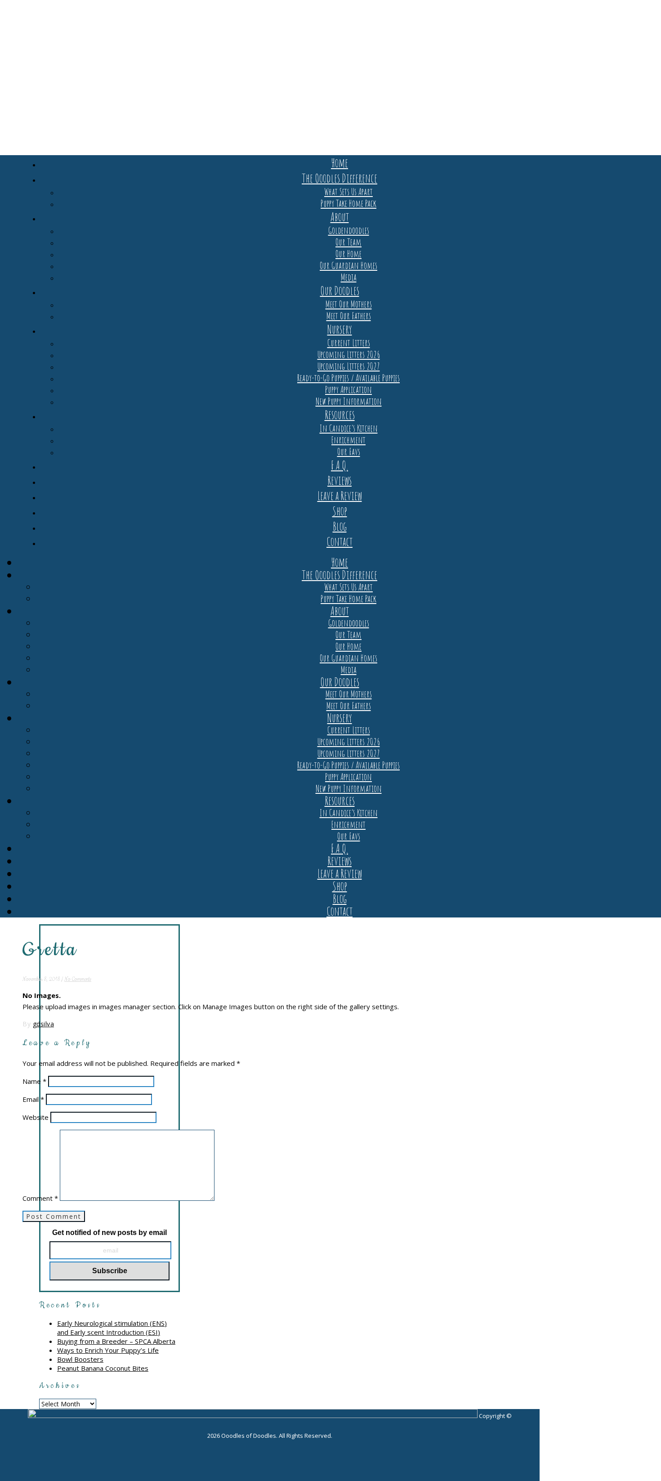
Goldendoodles (348, 230)
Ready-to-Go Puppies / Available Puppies (348, 378)
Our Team (348, 242)
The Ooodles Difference (339, 178)
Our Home (348, 254)
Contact (339, 541)
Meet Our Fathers (348, 316)
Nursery (339, 329)
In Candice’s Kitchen (349, 428)
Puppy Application (348, 389)
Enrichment (348, 440)
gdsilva (43, 1024)
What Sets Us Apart (348, 191)
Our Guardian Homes (348, 265)
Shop (339, 511)
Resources (340, 414)
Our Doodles (339, 290)
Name (34, 1081)
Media (349, 277)
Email (33, 1099)
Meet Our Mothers (349, 304)
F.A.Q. (339, 465)
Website (35, 1117)
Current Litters (348, 343)
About (339, 217)
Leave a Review (339, 495)
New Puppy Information (349, 401)
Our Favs (348, 451)
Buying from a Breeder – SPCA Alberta (116, 1341)
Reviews (339, 480)
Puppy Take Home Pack (348, 203)
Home (339, 163)
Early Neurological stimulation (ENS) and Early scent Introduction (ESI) (112, 1328)
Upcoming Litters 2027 (348, 366)
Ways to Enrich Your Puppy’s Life (108, 1350)
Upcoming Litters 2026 (348, 354)
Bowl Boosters (80, 1359)
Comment (40, 1198)
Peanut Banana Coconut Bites (102, 1368)
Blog (340, 526)
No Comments (77, 979)
